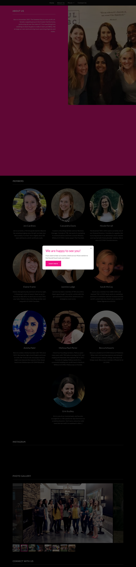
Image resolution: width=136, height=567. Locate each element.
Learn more (53, 263)
